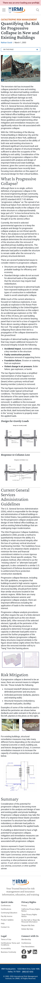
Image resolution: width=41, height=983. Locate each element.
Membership (26, 939)
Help (2, 923)
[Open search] (37, 10)
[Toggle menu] (20, 49)
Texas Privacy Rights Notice (29, 915)
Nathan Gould (6, 42)
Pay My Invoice (6, 916)
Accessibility (6, 948)
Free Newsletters (27, 947)
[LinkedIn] (35, 951)
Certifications (6, 909)
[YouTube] (23, 956)
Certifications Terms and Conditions (10, 944)
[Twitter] (29, 951)
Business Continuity (8, 952)
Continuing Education (9, 913)
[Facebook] (23, 951)
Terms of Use (6, 939)
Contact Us (5, 927)
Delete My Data (27, 929)
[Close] (38, 3)
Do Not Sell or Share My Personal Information (30, 921)
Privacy (24, 905)
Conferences (6, 905)
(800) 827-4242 (27, 972)
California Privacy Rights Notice (30, 910)
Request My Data (27, 925)
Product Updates (7, 920)
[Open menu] (4, 10)
